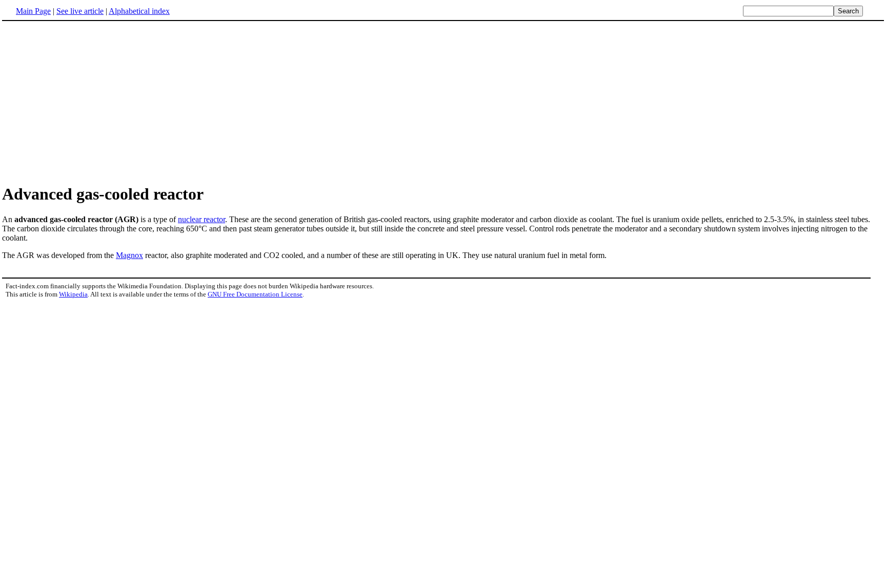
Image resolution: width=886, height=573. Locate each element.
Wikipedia (73, 294)
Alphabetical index (139, 11)
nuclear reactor (201, 219)
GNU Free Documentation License (255, 294)
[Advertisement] (443, 102)
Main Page (33, 11)
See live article (80, 11)
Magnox (129, 255)
